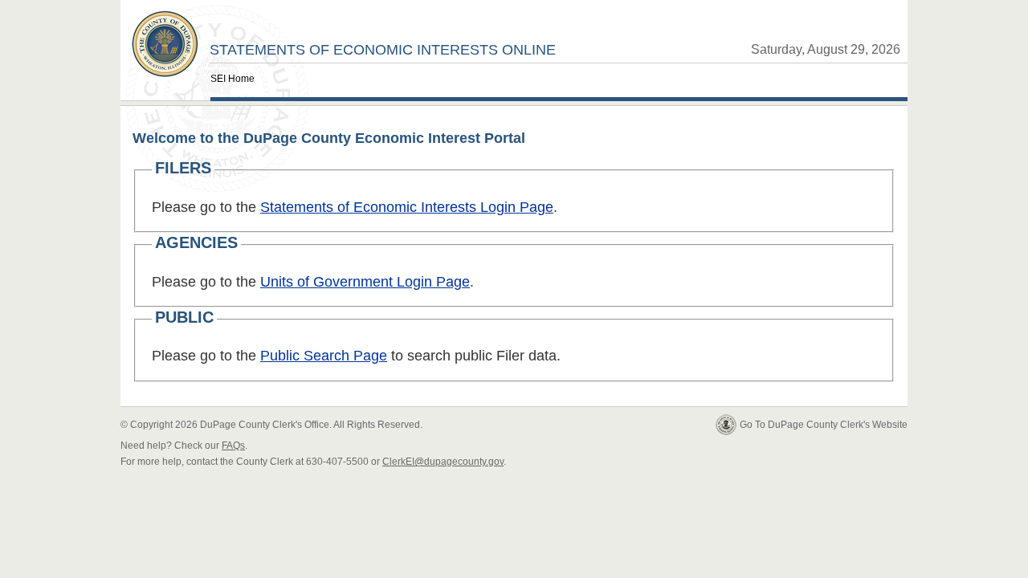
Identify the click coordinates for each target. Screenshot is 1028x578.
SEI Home (232, 78)
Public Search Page (323, 356)
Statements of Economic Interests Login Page (406, 207)
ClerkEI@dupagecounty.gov (443, 461)
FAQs (233, 445)
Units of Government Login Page (365, 282)
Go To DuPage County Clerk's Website (824, 424)
